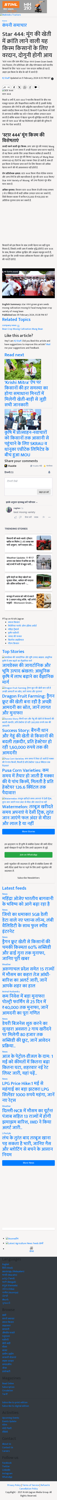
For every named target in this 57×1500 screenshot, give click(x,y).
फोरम (4, 1425)
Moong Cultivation (22, 329)
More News (28, 1163)
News (5, 894)
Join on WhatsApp (28, 855)
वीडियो (5, 1432)
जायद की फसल (15, 636)
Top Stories (13, 651)
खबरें (4, 1315)
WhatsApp (7, 1477)
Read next (14, 355)
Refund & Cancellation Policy (34, 1487)
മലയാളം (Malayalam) (13, 1271)
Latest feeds (14, 888)
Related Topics (16, 319)
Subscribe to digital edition (15, 1406)
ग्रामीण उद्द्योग (8, 1354)
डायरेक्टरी (6, 1372)
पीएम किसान (13, 643)
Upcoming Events (10, 1418)
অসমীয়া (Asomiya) (10, 1293)
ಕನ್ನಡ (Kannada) (10, 1286)
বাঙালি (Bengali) (9, 1282)
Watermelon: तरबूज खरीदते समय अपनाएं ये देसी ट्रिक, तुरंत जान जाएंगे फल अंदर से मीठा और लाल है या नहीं (27, 815)
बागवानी (5, 1329)
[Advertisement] (28, 1196)
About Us (6, 1444)
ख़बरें (41, 1243)
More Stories (28, 832)
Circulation (7, 1391)
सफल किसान (14, 622)
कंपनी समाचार (14, 25)
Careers (6, 1451)
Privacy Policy (14, 1485)
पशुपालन (6, 1336)
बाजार (4, 1350)
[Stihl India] (23, 7)
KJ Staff (6, 78)
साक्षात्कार (6, 1326)
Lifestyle (6, 1133)
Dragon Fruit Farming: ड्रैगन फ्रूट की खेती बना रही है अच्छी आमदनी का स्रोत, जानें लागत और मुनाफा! (28, 704)
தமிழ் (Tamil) (8, 1278)
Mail (48, 344)
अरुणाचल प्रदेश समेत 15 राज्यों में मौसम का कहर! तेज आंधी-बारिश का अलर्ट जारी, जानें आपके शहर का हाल (28, 977)
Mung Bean (37, 329)
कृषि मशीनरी (13, 633)
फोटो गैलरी (7, 1428)
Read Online (8, 1384)
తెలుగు (5, 1300)
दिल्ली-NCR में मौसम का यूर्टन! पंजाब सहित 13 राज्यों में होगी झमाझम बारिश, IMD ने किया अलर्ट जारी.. (27, 1119)
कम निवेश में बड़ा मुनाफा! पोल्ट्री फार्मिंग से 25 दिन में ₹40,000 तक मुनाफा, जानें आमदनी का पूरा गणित (25, 1004)
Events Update (9, 1421)
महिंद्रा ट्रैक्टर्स (13, 629)
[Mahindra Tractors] (10, 15)
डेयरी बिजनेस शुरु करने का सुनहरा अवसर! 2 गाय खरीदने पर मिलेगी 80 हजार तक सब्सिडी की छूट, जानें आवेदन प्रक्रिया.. (26, 1035)
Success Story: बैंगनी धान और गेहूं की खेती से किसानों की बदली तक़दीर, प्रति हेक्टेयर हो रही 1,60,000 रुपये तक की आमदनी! (27, 742)
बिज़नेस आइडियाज (16, 640)
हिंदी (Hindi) (7, 1268)
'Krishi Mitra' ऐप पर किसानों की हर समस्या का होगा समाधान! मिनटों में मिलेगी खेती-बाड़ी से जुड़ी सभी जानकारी (26, 394)
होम (16, 1239)
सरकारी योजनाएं (9, 1357)
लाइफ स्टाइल (8, 1361)
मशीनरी (5, 1340)
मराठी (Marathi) (9, 1275)
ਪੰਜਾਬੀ (5, 1296)
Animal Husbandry (11, 992)
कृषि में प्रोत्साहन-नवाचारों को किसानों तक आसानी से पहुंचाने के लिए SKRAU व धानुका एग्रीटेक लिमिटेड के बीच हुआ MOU (27, 444)
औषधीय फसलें (8, 1333)
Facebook (7, 1463)
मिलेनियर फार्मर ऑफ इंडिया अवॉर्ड (22, 626)
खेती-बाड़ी (6, 1343)
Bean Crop (7, 329)
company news (9, 325)
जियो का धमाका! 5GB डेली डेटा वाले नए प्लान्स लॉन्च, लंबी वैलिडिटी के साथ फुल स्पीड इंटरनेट (28, 923)
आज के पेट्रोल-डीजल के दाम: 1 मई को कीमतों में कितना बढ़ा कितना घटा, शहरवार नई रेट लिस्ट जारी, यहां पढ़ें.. (27, 1064)
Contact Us (7, 1448)
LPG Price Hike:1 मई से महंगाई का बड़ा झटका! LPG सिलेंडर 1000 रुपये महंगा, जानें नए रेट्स (28, 1092)
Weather (6, 964)
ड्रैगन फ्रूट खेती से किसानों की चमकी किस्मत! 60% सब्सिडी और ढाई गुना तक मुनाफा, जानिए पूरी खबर (26, 950)
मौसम (4, 1347)
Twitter (6, 1466)
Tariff (5, 1394)
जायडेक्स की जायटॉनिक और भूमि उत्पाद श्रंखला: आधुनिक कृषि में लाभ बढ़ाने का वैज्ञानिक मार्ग (28, 674)
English (5, 1264)
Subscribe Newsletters (29, 878)
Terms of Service (30, 1485)
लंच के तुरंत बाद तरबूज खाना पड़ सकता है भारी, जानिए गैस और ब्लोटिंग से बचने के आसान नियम (27, 1146)
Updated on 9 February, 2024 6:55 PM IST (30, 78)
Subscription (8, 1387)
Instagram (7, 1473)
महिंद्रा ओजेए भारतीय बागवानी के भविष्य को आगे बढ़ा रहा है (27, 901)
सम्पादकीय (6, 1364)
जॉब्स (31, 1251)
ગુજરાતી (6, 1303)
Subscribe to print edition (14, 1402)
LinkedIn (6, 1470)
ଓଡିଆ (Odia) (8, 1289)
